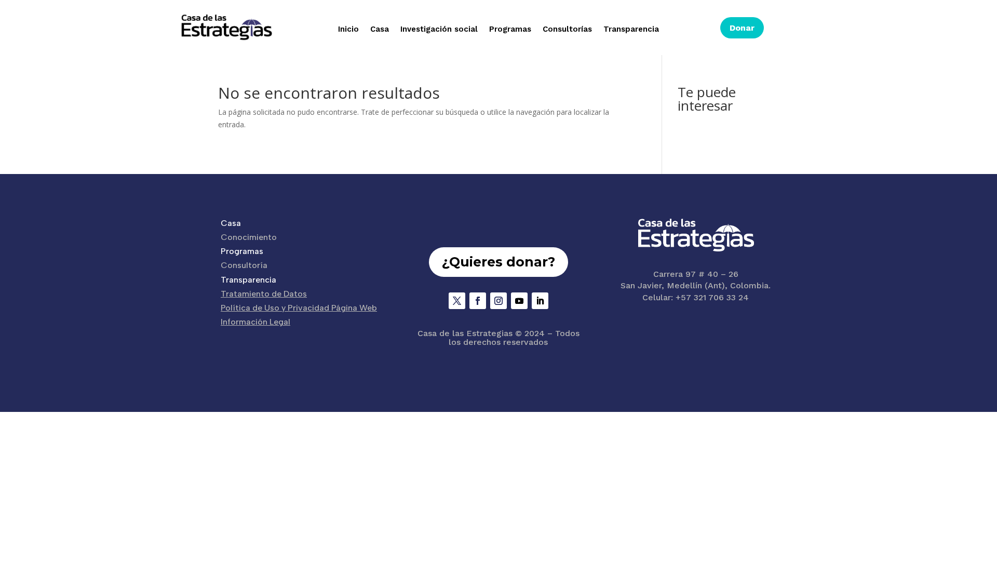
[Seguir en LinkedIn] (540, 300)
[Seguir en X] (457, 300)
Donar (742, 28)
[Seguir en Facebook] (477, 300)
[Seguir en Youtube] (519, 300)
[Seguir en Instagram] (498, 300)
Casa (379, 29)
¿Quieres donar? (498, 262)
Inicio (348, 29)
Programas (510, 29)
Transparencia (631, 29)
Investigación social (439, 29)
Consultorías (567, 29)
